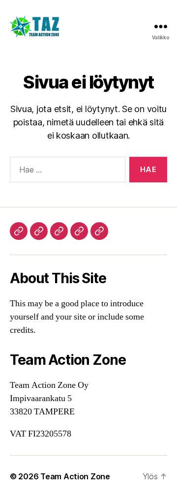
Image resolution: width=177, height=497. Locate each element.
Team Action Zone (75, 476)
